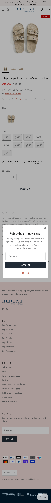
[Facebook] (23, 273)
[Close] (45, 228)
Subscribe (25, 265)
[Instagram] (28, 273)
